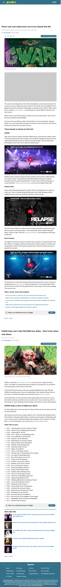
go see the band (20, 284)
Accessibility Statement (48, 573)
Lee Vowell (6, 32)
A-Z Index (9, 576)
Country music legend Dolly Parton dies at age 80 (21, 307)
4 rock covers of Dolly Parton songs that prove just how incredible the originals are (30, 301)
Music (10, 318)
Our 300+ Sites (45, 568)
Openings (19, 568)
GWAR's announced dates (23, 183)
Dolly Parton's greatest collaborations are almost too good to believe (27, 298)
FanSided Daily (20, 571)
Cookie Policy (20, 573)
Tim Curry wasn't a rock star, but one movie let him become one (26, 295)
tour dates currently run (31, 232)
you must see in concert (24, 382)
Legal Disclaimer (34, 573)
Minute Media (9, 580)
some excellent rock (19, 110)
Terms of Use (10, 573)
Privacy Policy (45, 571)
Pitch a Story (32, 571)
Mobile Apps (9, 571)
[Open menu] (4, 2)
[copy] (13, 36)
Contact (31, 568)
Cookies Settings (21, 576)
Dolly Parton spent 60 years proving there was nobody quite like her (27, 304)
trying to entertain (44, 394)
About (8, 568)
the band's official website (40, 421)
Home (6, 318)
